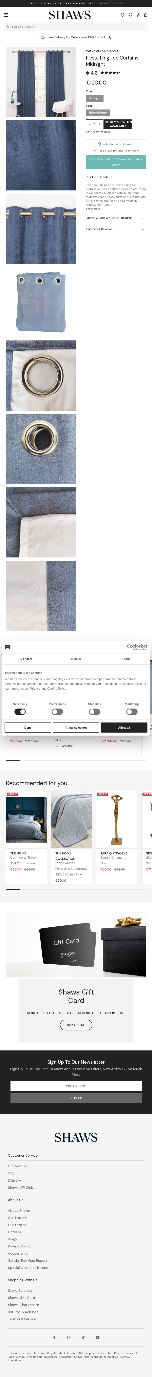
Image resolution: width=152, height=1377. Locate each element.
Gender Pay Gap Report (27, 1260)
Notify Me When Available (118, 124)
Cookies (113, 1357)
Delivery (14, 1180)
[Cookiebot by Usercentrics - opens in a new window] (130, 647)
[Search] (8, 26)
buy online (76, 1025)
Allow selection (76, 727)
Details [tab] (76, 658)
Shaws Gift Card (21, 1297)
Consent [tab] (26, 658)
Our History (17, 1217)
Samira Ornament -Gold (114, 858)
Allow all (124, 727)
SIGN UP (76, 1098)
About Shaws (19, 1210)
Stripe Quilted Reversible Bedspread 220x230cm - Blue (71, 863)
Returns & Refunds (23, 1312)
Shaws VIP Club (20, 1187)
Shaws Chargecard (23, 1304)
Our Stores (17, 1224)
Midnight (95, 98)
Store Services (20, 1290)
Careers (14, 1232)
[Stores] (122, 15)
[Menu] (6, 15)
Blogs (12, 1239)
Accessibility (18, 1253)
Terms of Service (22, 1319)
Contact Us (17, 1166)
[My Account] (139, 15)
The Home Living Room (102, 51)
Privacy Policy (19, 1246)
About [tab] (125, 658)
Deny (27, 727)
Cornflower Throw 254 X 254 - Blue (23, 858)
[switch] (57, 711)
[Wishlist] (130, 15)
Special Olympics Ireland (28, 1267)
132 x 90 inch (98, 113)
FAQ (11, 1173)
